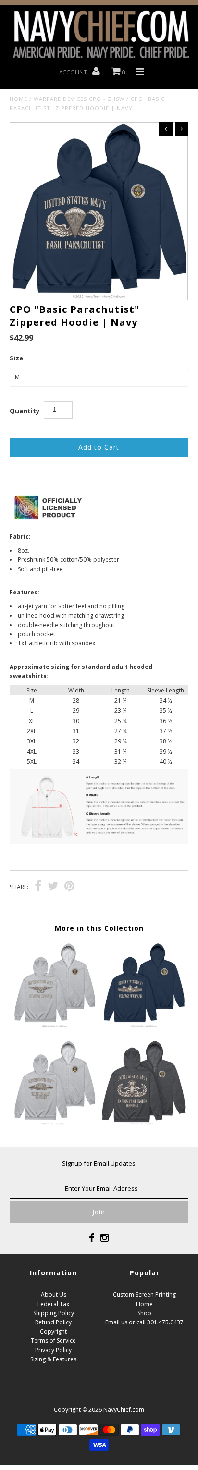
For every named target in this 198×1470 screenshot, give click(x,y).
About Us (53, 1294)
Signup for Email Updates (99, 1163)
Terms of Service (53, 1340)
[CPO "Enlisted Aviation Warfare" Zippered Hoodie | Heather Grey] (54, 1026)
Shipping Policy (53, 1313)
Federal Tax (53, 1304)
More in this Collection (99, 928)
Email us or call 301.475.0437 (144, 1322)
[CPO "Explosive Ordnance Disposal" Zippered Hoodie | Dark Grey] (143, 1123)
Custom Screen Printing (144, 1294)
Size (16, 358)
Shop (144, 1313)
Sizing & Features (53, 1359)
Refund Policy (53, 1322)
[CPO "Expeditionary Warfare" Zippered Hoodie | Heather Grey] (54, 1123)
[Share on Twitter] (53, 887)
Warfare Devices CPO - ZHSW (79, 98)
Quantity (24, 411)
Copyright (53, 1331)
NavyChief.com (123, 1410)
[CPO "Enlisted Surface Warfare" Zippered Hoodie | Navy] (143, 1026)
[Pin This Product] (69, 887)
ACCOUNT (73, 72)
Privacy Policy (53, 1350)
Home (18, 98)
